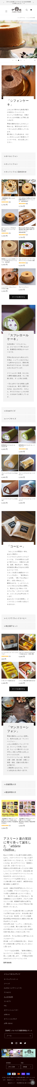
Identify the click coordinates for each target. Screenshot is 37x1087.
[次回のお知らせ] (33, 2)
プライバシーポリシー (22, 1080)
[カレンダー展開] (32, 1082)
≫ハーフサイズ (10, 418)
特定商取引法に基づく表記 (24, 1083)
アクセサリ (7, 992)
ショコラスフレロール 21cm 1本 (9, 499)
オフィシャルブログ (10, 1019)
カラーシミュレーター (11, 1010)
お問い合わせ (8, 1023)
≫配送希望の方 (10, 792)
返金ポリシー (10, 1080)
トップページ (21, 17)
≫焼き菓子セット (11, 626)
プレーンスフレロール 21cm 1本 (9, 473)
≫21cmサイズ (9, 411)
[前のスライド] (13, 60)
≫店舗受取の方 (10, 784)
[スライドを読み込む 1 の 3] (16, 60)
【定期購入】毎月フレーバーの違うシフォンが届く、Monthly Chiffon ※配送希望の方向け (27, 821)
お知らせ (7, 1014)
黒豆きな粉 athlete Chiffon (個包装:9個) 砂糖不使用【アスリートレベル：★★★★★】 (27, 230)
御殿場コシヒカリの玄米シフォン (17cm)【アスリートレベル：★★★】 (9, 260)
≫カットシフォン (11, 164)
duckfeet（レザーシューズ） (13, 988)
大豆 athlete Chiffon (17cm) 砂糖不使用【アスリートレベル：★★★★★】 (27, 199)
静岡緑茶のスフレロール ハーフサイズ (27, 445)
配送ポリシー (11, 1083)
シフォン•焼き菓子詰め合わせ (27, 680)
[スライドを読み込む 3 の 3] (21, 60)
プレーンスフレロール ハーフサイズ (27, 473)
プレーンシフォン (24, 287)
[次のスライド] (24, 60)
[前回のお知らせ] (3, 2)
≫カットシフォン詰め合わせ (15, 172)
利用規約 (32, 1080)
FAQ (5, 1006)
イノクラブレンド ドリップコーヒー (9, 653)
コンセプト (7, 1001)
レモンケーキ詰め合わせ (8, 680)
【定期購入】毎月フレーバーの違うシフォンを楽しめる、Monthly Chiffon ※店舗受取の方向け (9, 821)
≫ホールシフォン (11, 156)
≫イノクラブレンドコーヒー (15, 618)
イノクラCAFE (31, 17)
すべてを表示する (18, 297)
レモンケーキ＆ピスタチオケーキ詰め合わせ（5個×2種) (27, 653)
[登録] (30, 1035)
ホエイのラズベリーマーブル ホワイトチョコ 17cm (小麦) (27, 259)
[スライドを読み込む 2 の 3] (18, 60)
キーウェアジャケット (11, 979)
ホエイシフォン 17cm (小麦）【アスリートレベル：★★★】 (8, 229)
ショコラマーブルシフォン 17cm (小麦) (8, 287)
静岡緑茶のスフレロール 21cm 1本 (8, 445)
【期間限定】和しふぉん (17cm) (8, 198)
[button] (6, 11)
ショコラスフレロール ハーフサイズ (27, 499)
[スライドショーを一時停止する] (35, 60)
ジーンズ (7, 983)
